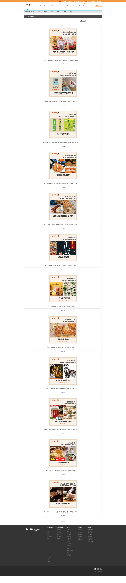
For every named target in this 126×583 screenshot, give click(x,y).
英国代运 (69, 538)
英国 (45, 12)
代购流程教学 (49, 536)
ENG (88, 1)
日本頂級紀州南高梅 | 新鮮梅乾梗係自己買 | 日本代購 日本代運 (60, 183)
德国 (71, 12)
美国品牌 (59, 529)
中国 (52, 12)
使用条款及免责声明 (42, 568)
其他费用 (69, 555)
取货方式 (69, 552)
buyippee (28, 5)
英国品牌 (59, 532)
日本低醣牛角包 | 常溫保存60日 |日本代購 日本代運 (60, 347)
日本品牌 (59, 531)
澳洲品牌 (59, 536)
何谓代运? (90, 529)
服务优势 (48, 529)
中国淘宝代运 (70, 550)
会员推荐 (48, 561)
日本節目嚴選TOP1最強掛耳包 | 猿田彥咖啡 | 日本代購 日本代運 (60, 101)
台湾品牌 (59, 534)
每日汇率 (70, 1)
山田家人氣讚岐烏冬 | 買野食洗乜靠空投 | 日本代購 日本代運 (60, 388)
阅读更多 (63, 64)
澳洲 (65, 12)
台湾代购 (69, 539)
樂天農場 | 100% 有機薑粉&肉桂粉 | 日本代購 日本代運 (60, 471)
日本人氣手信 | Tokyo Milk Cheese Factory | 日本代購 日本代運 (60, 224)
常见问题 (48, 531)
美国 (32, 12)
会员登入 (99, 1)
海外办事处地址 (77, 1)
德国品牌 (59, 538)
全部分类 (31, 16)
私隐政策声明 (48, 568)
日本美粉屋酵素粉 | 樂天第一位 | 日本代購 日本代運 (60, 306)
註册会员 (93, 1)
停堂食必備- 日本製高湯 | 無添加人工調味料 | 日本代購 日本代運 (60, 430)
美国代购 (69, 529)
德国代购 (69, 547)
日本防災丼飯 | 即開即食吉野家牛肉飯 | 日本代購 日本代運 (60, 265)
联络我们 (48, 532)
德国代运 (69, 548)
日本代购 (69, 532)
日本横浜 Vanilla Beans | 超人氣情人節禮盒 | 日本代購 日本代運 (60, 512)
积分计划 (48, 559)
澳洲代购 (69, 543)
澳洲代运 (69, 545)
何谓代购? (80, 529)
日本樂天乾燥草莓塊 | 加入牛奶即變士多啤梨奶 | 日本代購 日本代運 (60, 60)
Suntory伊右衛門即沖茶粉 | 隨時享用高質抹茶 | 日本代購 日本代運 (60, 142)
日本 (39, 12)
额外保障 (69, 554)
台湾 (58, 12)
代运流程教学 (49, 538)
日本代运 (69, 534)
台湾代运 (69, 541)
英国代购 (69, 536)
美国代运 (69, 531)
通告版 (64, 1)
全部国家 (27, 12)
